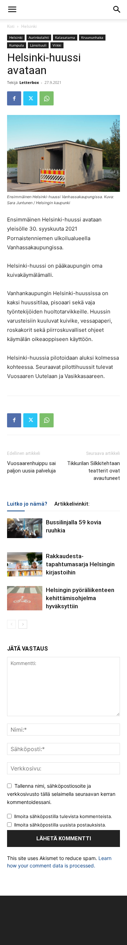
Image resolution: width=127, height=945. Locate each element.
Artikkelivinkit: (72, 504)
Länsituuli (38, 45)
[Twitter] (30, 98)
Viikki (57, 45)
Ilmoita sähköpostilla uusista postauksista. (60, 825)
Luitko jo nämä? (27, 504)
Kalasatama (65, 37)
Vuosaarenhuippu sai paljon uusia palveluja (31, 467)
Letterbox (29, 82)
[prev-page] (11, 624)
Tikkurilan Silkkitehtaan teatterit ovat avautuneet (93, 470)
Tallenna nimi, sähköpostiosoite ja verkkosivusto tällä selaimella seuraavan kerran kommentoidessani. (61, 794)
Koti (10, 26)
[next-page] (22, 624)
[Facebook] (14, 98)
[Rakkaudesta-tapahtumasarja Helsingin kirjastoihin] (24, 564)
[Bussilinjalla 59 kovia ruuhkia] (24, 528)
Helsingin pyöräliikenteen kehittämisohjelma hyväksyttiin (80, 598)
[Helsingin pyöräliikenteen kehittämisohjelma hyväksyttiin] (24, 598)
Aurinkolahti (39, 37)
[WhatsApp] (47, 98)
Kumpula (16, 45)
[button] (12, 9)
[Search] (117, 9)
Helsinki (29, 26)
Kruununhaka (92, 37)
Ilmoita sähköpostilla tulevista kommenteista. (63, 816)
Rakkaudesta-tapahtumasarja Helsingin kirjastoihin (80, 564)
